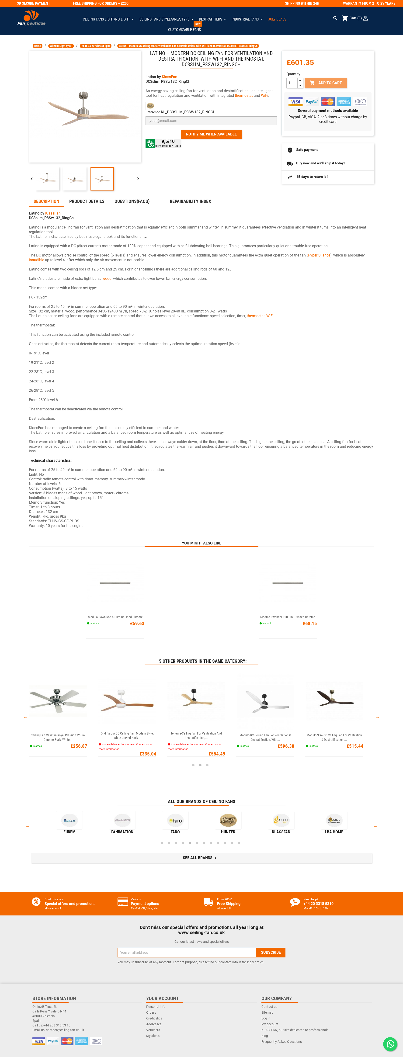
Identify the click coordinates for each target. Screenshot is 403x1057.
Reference (153, 112)
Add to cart (325, 83)
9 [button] (218, 843)
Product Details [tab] (86, 201)
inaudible (36, 260)
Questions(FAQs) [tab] (132, 201)
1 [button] (193, 765)
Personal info (155, 1006)
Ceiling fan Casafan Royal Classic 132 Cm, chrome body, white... (58, 737)
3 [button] (207, 765)
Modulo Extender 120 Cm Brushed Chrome (287, 617)
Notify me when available (211, 134)
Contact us (269, 1006)
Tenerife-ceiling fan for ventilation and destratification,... (196, 735)
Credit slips (154, 1018)
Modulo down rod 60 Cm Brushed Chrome (115, 617)
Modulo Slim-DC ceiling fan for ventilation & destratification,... (334, 737)
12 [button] (239, 843)
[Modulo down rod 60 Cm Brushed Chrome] (115, 583)
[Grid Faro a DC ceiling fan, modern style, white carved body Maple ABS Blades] (127, 701)
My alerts (153, 1036)
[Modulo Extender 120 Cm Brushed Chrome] (288, 583)
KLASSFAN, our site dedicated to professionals (294, 1030)
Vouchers (153, 1030)
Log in (265, 1018)
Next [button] (377, 716)
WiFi (264, 95)
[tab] (159, 199)
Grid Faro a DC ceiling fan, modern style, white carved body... (127, 735)
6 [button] (197, 843)
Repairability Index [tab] (190, 201)
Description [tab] (46, 201)
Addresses (153, 1024)
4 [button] (183, 843)
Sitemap (267, 1012)
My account (269, 1024)
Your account (162, 998)
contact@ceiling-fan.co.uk (65, 1030)
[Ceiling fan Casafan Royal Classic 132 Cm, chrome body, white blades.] (58, 701)
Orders (151, 1012)
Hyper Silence (319, 255)
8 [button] (211, 843)
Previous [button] (25, 716)
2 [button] (200, 765)
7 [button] (204, 843)
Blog (264, 1036)
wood (106, 278)
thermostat (244, 95)
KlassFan (169, 77)
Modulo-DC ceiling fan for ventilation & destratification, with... (265, 737)
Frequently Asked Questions (281, 1041)
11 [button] (232, 843)
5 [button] (190, 843)
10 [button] (225, 843)
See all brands (200, 858)
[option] (63, 717)
